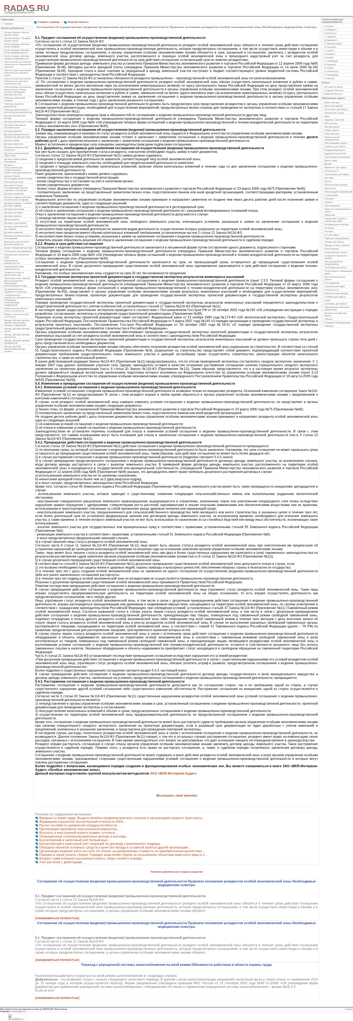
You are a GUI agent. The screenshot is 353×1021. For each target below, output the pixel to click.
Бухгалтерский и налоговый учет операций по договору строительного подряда (99, 843)
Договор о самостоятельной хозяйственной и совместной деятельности (17, 169)
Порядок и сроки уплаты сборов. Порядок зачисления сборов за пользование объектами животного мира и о (122, 854)
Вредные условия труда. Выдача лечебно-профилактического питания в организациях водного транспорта (120, 818)
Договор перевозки (14, 194)
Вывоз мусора (331, 102)
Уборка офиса (331, 130)
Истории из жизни (333, 87)
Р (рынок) (329, 78)
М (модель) (330, 64)
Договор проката (12, 216)
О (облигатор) (331, 71)
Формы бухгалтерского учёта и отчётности (16, 309)
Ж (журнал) (330, 47)
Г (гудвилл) (330, 36)
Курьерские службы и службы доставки (335, 219)
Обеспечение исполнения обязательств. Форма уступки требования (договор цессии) (17, 91)
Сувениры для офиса (335, 303)
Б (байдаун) (330, 29)
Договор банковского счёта (18, 121)
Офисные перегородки (336, 293)
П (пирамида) (331, 75)
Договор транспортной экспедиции (15, 227)
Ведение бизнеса (333, 94)
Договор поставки (13, 212)
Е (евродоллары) (333, 43)
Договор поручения (14, 209)
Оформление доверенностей (12, 261)
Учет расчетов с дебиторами (60, 862)
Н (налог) (329, 68)
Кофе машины (331, 133)
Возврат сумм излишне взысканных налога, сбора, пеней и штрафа (90, 858)
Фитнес (328, 181)
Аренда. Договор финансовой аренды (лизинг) (14, 349)
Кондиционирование (334, 150)
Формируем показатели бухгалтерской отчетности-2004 (81, 821)
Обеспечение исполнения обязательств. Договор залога (17, 72)
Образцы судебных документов (14, 105)
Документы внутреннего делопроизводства (16, 243)
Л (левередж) (331, 61)
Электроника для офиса (336, 174)
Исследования (332, 283)
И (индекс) (329, 54)
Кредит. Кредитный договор (18, 247)
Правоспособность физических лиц (14, 273)
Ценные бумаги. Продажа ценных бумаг (17, 39)
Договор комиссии (13, 144)
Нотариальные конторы (336, 224)
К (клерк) (329, 57)
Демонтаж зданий (333, 106)
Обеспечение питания (335, 185)
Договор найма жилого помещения (15, 160)
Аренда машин (332, 126)
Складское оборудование (337, 322)
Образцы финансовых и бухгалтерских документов (18, 111)
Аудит (327, 300)
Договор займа (11, 140)
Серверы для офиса (334, 297)
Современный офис (334, 286)
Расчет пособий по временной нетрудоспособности (78, 825)
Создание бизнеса (333, 90)
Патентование (331, 248)
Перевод (328, 326)
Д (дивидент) (331, 40)
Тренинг (328, 319)
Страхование (331, 195)
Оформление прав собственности (13, 267)
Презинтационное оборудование (333, 262)
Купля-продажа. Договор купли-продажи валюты (16, 51)
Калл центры (330, 123)
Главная (8, 23)
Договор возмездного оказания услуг (15, 126)
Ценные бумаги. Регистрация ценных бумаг (18, 177)
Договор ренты (11, 219)
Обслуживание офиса (335, 143)
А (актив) (329, 26)
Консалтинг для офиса (336, 109)
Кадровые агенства (334, 120)
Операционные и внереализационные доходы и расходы (82, 836)
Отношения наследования (17, 251)
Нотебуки (329, 228)
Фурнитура (330, 188)
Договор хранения (13, 232)
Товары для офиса (334, 242)
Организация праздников (337, 157)
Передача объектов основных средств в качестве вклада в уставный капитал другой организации (113, 847)
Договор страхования (15, 223)
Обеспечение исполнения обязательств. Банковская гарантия (17, 64)
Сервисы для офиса (334, 146)
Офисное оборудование (337, 238)
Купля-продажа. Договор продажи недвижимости (16, 57)
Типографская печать (335, 267)
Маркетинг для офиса (335, 167)
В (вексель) (330, 33)
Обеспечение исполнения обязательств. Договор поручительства (17, 81)
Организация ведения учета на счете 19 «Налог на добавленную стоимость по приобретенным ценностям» (120, 851)
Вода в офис (330, 160)
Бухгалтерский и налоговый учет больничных (73, 840)
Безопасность (331, 171)
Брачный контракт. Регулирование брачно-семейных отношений (16, 187)
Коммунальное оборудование (332, 138)
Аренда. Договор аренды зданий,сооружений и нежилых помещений (17, 322)
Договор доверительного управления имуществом (17, 135)
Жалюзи (328, 202)
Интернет (329, 198)
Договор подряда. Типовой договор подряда (18, 204)
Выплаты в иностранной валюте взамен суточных (77, 832)
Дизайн (328, 164)
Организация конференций (338, 191)
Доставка (329, 178)
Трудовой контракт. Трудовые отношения (15, 290)
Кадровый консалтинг (335, 153)
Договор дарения (13, 131)
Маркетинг (329, 215)
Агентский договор (13, 182)
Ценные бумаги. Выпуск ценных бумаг (16, 33)
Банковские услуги (334, 113)
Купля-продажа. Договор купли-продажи (16, 45)
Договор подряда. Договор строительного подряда (17, 198)
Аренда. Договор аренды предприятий (17, 341)
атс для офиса (332, 235)
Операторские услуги (335, 252)
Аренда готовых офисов (337, 245)
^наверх (349, 1009)
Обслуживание (332, 205)
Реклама (328, 231)
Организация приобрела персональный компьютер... (79, 829)
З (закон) (329, 50)
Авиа (327, 116)
